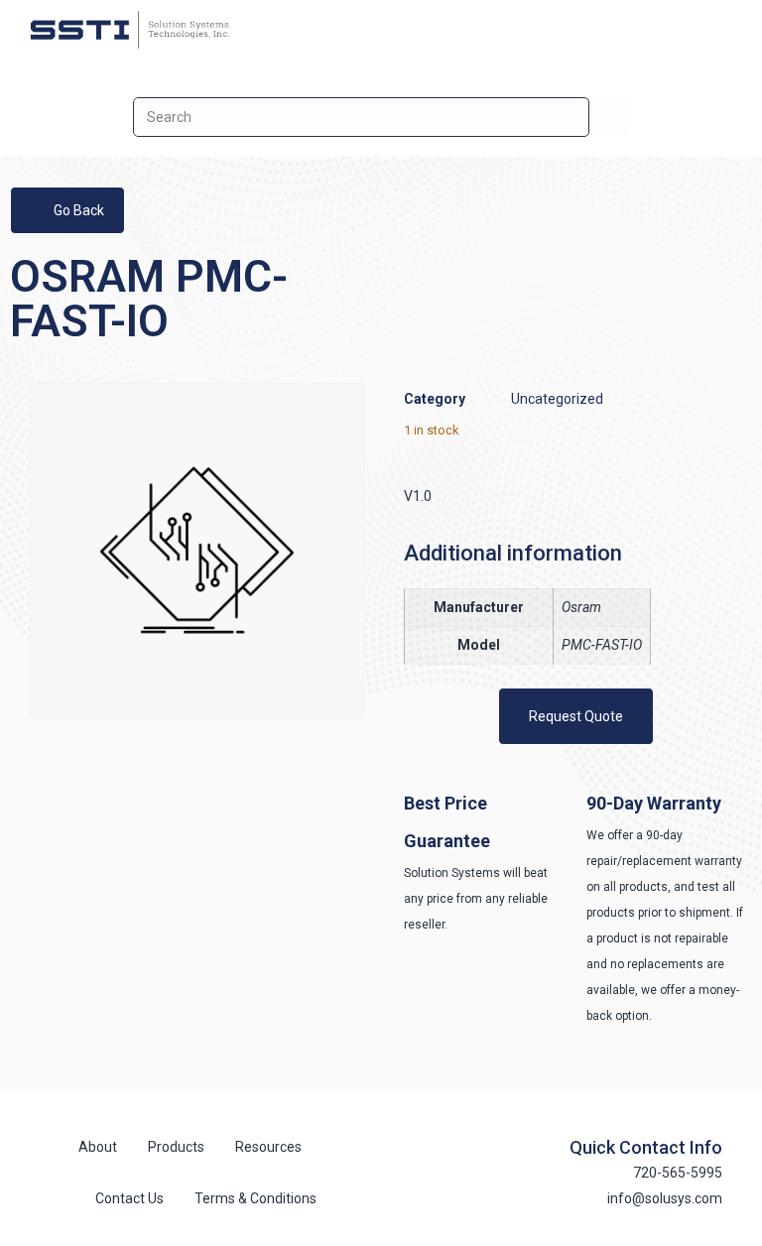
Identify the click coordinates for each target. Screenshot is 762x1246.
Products (176, 1147)
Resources (268, 1147)
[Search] (609, 117)
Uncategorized (557, 399)
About (97, 1147)
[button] (728, 29)
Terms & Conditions (255, 1198)
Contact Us (129, 1198)
